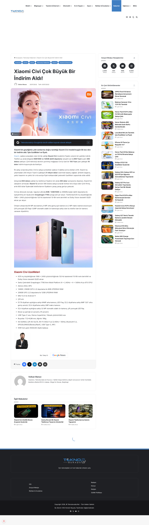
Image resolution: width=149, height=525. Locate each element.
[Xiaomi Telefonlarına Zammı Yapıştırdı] (81, 411)
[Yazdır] (45, 364)
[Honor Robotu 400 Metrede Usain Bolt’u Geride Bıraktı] (107, 125)
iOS (30, 484)
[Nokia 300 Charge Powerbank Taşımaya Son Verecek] (107, 239)
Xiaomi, (17, 156)
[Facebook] (24, 364)
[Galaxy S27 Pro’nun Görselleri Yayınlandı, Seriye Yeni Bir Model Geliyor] (107, 186)
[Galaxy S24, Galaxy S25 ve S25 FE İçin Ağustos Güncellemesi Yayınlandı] (107, 175)
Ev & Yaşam (78, 6)
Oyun (89, 6)
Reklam (93, 482)
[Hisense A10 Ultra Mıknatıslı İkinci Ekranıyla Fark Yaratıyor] (107, 229)
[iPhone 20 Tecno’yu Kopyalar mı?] (107, 145)
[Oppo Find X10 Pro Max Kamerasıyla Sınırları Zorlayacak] (107, 198)
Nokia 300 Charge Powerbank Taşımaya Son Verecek (124, 238)
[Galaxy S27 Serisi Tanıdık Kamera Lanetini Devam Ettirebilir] (107, 218)
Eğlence (126, 6)
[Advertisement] (74, 33)
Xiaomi (54, 62)
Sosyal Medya (34, 487)
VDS (63, 508)
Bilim (135, 6)
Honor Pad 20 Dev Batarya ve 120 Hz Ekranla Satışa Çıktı (124, 154)
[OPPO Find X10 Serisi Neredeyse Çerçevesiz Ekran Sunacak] (107, 95)
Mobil (28, 6)
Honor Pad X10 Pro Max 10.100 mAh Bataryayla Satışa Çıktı (123, 114)
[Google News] (59, 355)
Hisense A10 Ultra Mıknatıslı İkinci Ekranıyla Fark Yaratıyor (124, 228)
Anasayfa (18, 58)
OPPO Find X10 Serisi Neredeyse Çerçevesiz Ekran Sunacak (123, 94)
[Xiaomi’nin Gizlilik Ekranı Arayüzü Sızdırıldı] (26, 411)
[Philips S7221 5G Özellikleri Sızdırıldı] (107, 165)
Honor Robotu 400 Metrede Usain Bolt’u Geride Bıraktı (122, 124)
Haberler (116, 6)
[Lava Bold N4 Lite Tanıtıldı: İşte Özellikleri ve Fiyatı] (107, 136)
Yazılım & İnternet (52, 6)
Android (18, 62)
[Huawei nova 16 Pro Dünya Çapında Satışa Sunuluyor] (107, 209)
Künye (93, 486)
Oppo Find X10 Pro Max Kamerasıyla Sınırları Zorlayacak (123, 197)
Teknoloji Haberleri (29, 58)
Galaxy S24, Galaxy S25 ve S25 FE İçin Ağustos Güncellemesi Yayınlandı (125, 174)
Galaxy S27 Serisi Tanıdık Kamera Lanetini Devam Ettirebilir (124, 217)
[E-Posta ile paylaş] (40, 364)
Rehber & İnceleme (102, 6)
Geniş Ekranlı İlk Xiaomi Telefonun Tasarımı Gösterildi (52, 421)
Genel (25, 62)
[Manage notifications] (4, 521)
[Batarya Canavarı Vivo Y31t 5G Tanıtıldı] (107, 105)
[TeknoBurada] (17, 11)
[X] (29, 364)
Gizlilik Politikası (96, 492)
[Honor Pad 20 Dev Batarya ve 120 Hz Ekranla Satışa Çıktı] (107, 155)
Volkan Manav (22, 84)
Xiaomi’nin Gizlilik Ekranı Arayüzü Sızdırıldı (23, 421)
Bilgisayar (38, 6)
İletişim (93, 489)
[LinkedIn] (35, 364)
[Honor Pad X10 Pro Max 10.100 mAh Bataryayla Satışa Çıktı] (107, 115)
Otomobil (66, 6)
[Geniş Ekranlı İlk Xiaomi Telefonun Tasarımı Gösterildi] (53, 411)
